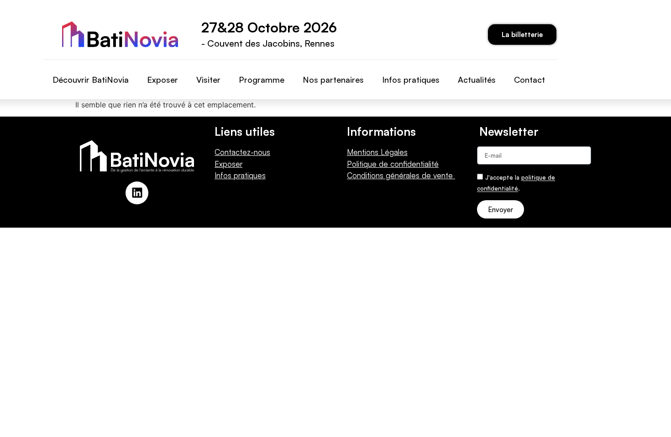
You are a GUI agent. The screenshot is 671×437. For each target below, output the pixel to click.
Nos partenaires (333, 80)
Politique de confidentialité (393, 164)
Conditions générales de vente (401, 175)
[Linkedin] (137, 192)
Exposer (162, 80)
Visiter (208, 80)
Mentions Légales (377, 152)
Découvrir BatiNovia (90, 80)
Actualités (477, 80)
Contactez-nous (242, 152)
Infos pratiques (411, 80)
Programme (261, 80)
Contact (529, 80)
